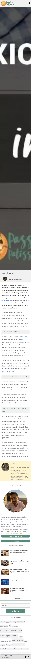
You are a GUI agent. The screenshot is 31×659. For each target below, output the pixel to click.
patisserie (2, 645)
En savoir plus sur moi (15, 536)
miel (26, 337)
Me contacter (15, 541)
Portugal (8, 645)
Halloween (21, 636)
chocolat (11, 371)
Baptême (2, 622)
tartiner (3, 371)
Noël (10, 641)
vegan (18, 648)
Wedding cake (25, 648)
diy (10, 626)
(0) (28, 657)
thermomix (11, 648)
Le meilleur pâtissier (4, 641)
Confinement (21, 622)
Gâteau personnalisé (9, 636)
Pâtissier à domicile (18, 645)
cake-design (13, 622)
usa (15, 648)
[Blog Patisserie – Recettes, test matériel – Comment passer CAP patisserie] (7, 3)
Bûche (7, 622)
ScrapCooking (4, 648)
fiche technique (15, 626)
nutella (25, 641)
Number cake (17, 640)
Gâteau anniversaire (11, 630)
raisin (22, 339)
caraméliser (5, 300)
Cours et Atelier (4, 626)
